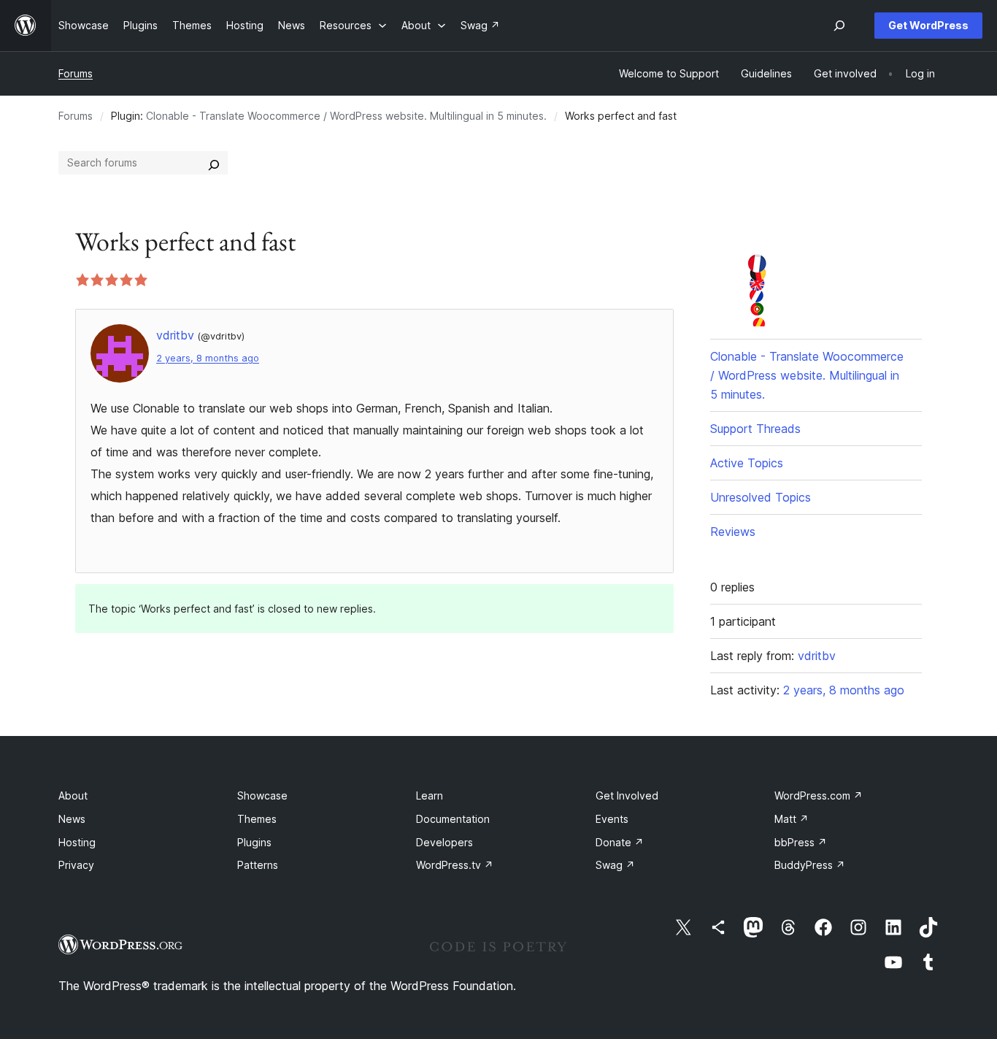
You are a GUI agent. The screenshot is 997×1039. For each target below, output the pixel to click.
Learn (429, 795)
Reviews (732, 531)
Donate (620, 842)
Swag (615, 865)
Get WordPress (928, 25)
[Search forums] (214, 163)
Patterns (257, 865)
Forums (75, 73)
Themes (257, 819)
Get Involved (627, 795)
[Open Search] (839, 25)
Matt (791, 819)
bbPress (800, 842)
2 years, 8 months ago (207, 358)
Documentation (453, 819)
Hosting (77, 842)
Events (612, 819)
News (71, 819)
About (73, 795)
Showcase (262, 795)
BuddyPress (809, 865)
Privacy (76, 865)
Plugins (254, 842)
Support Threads (755, 428)
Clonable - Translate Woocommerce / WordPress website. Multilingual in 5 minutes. (346, 116)
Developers (444, 842)
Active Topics (746, 463)
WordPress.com (818, 795)
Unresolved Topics (760, 497)
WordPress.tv (454, 865)
